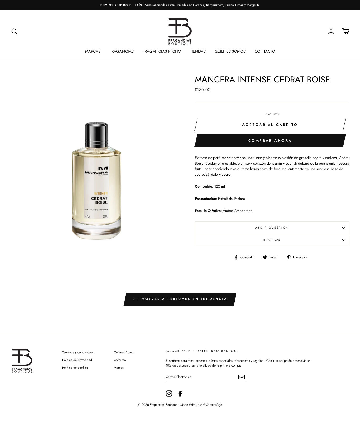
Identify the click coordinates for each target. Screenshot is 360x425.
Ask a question (272, 228)
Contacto (265, 51)
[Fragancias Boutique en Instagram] (169, 393)
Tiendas (198, 51)
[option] (180, 5)
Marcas (92, 51)
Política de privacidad (77, 360)
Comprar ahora (270, 140)
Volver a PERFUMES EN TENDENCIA (183, 298)
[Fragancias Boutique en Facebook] (180, 393)
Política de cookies (75, 367)
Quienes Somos (230, 51)
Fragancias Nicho (162, 51)
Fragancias (121, 51)
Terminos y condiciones (78, 352)
